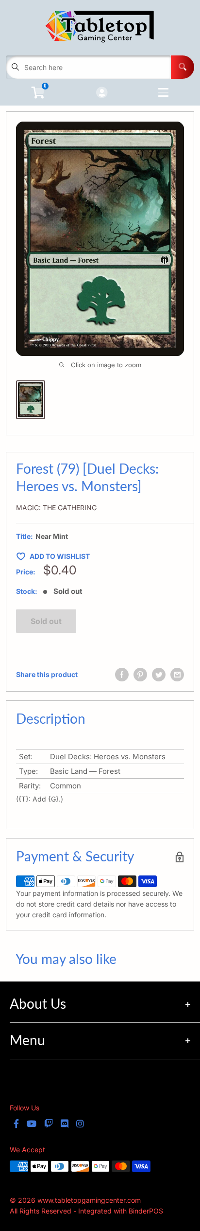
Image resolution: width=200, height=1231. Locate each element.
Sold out (46, 621)
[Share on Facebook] (122, 674)
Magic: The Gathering (56, 507)
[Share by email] (177, 674)
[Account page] (101, 93)
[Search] (182, 67)
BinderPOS (146, 1211)
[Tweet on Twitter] (159, 674)
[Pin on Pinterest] (140, 674)
